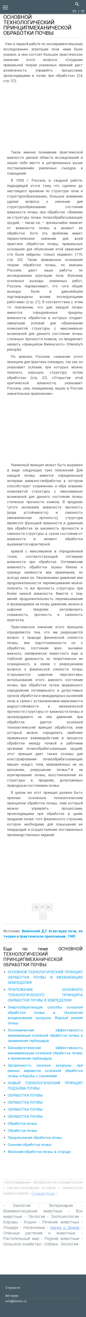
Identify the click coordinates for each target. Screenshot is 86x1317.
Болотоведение (18, 1182)
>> (82, 11)
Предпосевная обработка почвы (35, 1138)
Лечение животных (60, 1222)
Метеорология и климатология (58, 1182)
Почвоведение (43, 1193)
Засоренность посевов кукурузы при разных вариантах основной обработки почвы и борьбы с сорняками (45, 1070)
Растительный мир (21, 1238)
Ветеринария (61, 1205)
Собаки (51, 1244)
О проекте (12, 1287)
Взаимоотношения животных (32, 1211)
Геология (36, 1216)
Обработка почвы (22, 1123)
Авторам (11, 1295)
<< (74, 11)
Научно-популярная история (31, 1188)
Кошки (30, 1222)
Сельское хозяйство (22, 1244)
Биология (21, 1205)
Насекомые (34, 1227)
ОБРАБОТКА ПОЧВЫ (25, 1095)
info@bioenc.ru (16, 1301)
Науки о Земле (64, 1227)
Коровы (10, 1222)
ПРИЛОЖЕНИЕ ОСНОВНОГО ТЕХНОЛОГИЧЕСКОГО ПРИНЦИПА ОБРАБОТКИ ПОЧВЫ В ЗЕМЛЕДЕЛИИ (45, 995)
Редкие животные (62, 1238)
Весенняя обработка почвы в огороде (39, 1152)
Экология (69, 1244)
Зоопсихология (65, 1216)
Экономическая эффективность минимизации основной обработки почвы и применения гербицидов (45, 1035)
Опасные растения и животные (39, 1233)
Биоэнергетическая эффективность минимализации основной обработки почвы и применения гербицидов (45, 1053)
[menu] (5, 7)
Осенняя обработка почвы (30, 1145)
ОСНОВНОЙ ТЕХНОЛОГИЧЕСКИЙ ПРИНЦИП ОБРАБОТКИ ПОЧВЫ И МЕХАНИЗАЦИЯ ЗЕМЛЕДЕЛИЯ (45, 977)
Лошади (10, 1227)
